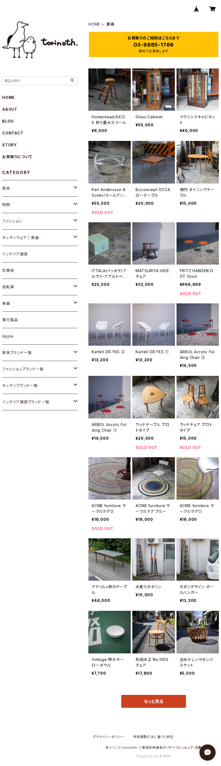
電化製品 (10, 319)
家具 (6, 188)
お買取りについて (17, 156)
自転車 (8, 287)
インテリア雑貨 (15, 254)
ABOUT (9, 109)
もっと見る (153, 701)
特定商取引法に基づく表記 (153, 737)
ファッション (12, 221)
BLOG (8, 121)
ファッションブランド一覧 (23, 369)
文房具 (8, 270)
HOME (94, 24)
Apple (8, 336)
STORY (9, 145)
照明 (6, 204)
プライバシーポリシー (109, 737)
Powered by (147, 756)
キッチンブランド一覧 (20, 385)
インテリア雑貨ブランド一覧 (25, 402)
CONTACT (12, 133)
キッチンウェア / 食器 (20, 237)
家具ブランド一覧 (17, 352)
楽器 (6, 303)
